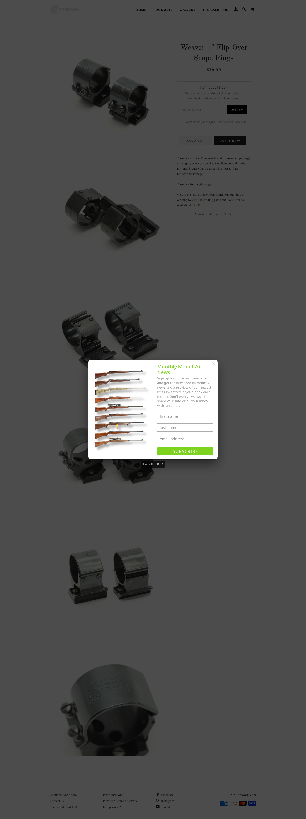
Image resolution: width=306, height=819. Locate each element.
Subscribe (185, 451)
